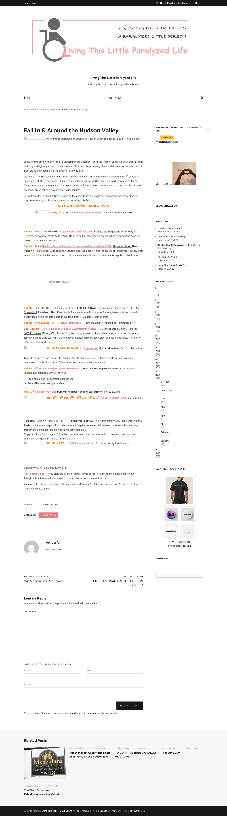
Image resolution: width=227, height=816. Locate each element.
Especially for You (181, 545)
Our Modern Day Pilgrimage (43, 579)
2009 (158, 453)
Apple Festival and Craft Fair (76, 231)
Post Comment (129, 705)
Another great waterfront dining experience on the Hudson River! (89, 755)
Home (27, 3)
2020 (158, 327)
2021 (158, 315)
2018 (158, 351)
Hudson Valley (49, 515)
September (166, 390)
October (165, 382)
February (165, 432)
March (164, 424)
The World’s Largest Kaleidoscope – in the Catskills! (43, 792)
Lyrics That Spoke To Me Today (173, 265)
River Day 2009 (170, 753)
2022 (158, 303)
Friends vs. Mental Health (170, 228)
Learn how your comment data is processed (93, 713)
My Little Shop (164, 184)
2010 (158, 375)
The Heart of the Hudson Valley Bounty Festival (70, 328)
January (165, 441)
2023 (158, 291)
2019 (158, 339)
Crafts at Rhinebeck (69, 322)
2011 (158, 363)
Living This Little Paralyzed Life (114, 78)
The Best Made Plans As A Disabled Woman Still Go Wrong (179, 247)
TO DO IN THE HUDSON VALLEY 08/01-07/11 (136, 755)
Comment (30, 612)
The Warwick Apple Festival (85, 212)
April (163, 415)
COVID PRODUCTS (179, 542)
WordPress (139, 811)
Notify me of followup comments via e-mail (48, 664)
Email (91, 670)
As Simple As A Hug (167, 257)
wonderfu (28, 505)
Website (28, 684)
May (163, 407)
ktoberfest (92, 348)
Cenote (103, 811)
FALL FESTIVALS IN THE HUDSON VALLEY (118, 581)
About (35, 3)
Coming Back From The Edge (172, 236)
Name (27, 670)
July (163, 398)
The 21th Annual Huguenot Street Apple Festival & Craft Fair (77, 246)
